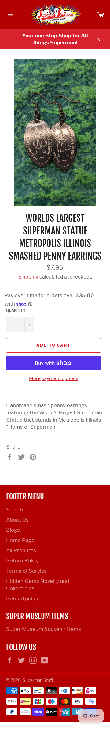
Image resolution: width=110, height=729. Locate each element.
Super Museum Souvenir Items (43, 629)
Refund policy (22, 598)
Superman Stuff (38, 680)
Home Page (20, 540)
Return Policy (22, 560)
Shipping (28, 277)
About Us (17, 520)
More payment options (53, 378)
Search (14, 510)
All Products (21, 550)
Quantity (16, 310)
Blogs (13, 530)
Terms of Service (26, 571)
